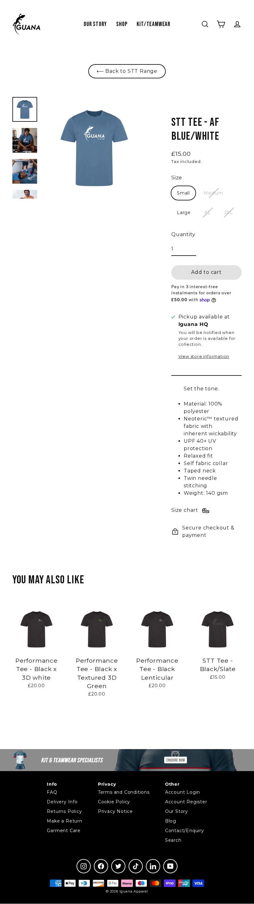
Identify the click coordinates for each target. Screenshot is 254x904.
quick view (36, 702)
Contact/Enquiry (184, 830)
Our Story (95, 24)
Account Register (186, 802)
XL (207, 212)
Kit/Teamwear (153, 24)
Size (176, 178)
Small (183, 193)
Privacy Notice (115, 811)
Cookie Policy (114, 802)
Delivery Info (62, 802)
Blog (170, 821)
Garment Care (64, 830)
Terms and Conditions (124, 792)
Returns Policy (64, 811)
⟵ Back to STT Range (127, 71)
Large (184, 212)
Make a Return (64, 821)
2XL (228, 212)
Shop (121, 24)
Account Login (182, 792)
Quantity (183, 234)
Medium (213, 193)
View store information (204, 356)
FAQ (52, 792)
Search (173, 840)
